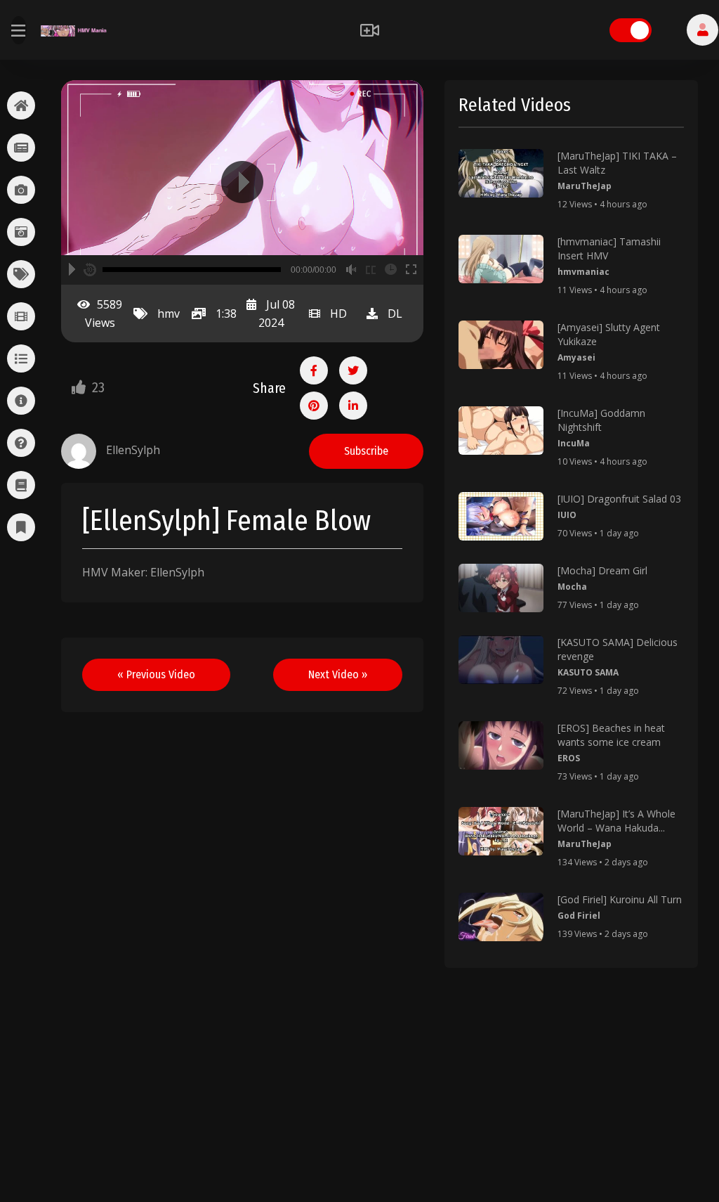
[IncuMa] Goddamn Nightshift (601, 420)
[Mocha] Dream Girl (602, 570)
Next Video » (337, 674)
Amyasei (576, 357)
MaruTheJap (585, 186)
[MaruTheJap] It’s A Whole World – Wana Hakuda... (616, 820)
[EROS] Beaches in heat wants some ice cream (611, 735)
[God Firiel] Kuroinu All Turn (620, 899)
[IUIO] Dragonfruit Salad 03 (619, 498)
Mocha (572, 587)
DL (395, 313)
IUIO (567, 515)
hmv (168, 313)
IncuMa (574, 443)
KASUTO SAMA (588, 672)
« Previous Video (156, 674)
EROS (569, 758)
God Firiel (579, 916)
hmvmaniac (583, 272)
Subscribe (366, 451)
